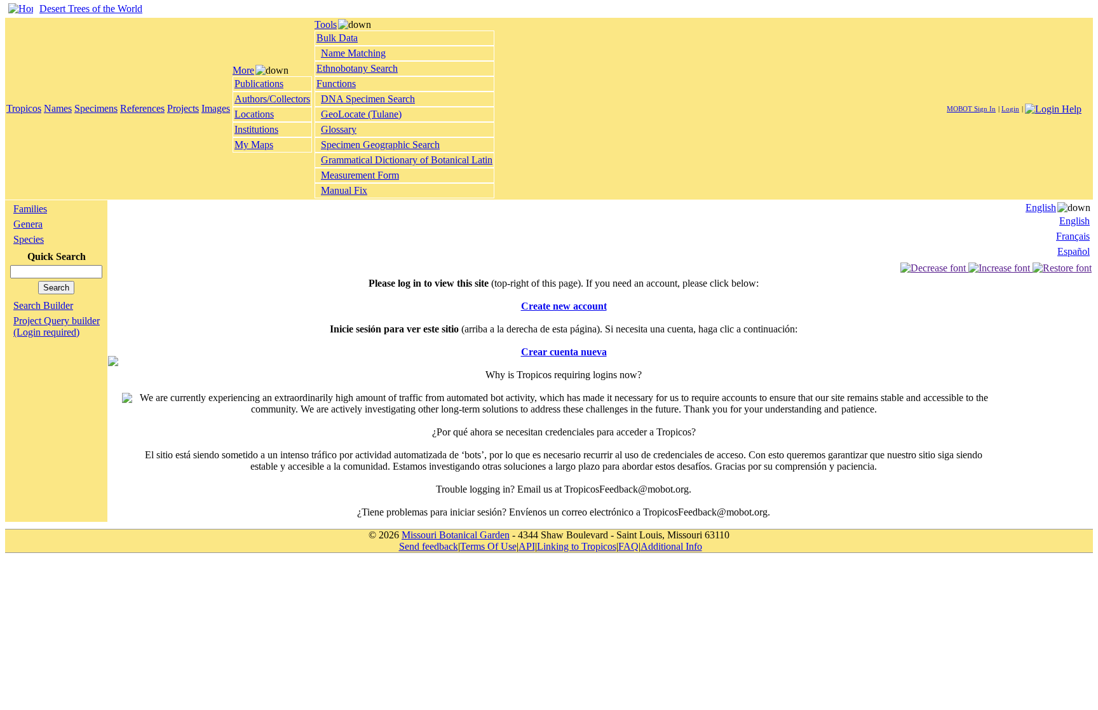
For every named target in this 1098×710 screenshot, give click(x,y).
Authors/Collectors (272, 98)
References (142, 108)
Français (1073, 236)
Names (58, 108)
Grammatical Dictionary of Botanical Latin (406, 159)
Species (28, 239)
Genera (28, 224)
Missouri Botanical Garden (456, 534)
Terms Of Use (488, 546)
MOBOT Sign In (971, 109)
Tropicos (23, 108)
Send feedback (428, 546)
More (243, 70)
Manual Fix (344, 190)
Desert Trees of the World (90, 8)
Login (1010, 109)
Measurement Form (360, 175)
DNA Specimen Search (368, 98)
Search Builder (43, 305)
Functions (336, 83)
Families (30, 208)
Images (215, 108)
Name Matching (353, 53)
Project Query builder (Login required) (56, 326)
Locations (254, 114)
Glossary (338, 129)
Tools (326, 24)
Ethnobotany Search (357, 68)
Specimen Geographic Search (380, 144)
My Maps (253, 144)
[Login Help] (1053, 107)
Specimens (96, 108)
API (526, 546)
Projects (183, 108)
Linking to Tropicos (576, 546)
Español (1073, 251)
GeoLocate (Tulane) (361, 114)
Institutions (256, 129)
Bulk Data (337, 37)
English (1041, 207)
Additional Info (671, 546)
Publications (258, 83)
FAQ (628, 546)
